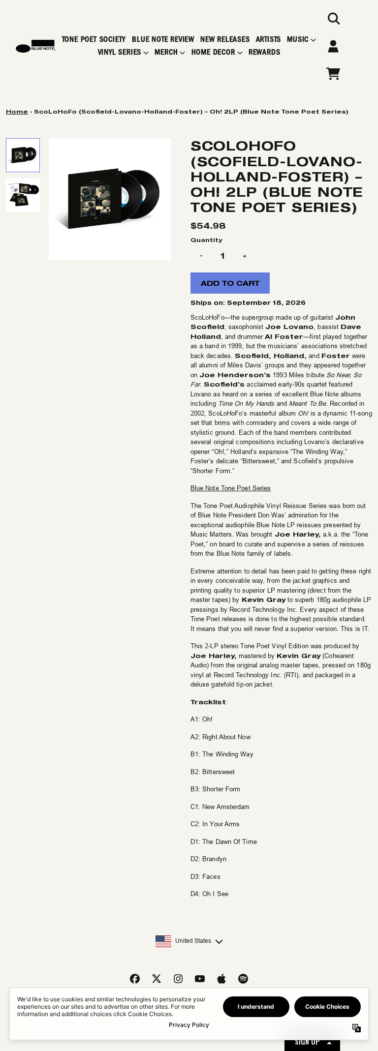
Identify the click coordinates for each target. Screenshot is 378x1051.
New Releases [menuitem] (225, 39)
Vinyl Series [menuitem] (120, 52)
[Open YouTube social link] (200, 979)
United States (193, 940)
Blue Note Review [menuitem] (163, 39)
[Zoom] (110, 199)
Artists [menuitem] (269, 39)
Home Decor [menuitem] (213, 52)
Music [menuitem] (298, 39)
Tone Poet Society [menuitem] (94, 39)
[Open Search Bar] (333, 19)
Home (17, 111)
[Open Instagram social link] (178, 979)
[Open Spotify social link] (243, 979)
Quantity (206, 240)
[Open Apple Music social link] (221, 979)
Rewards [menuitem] (265, 52)
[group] (23, 155)
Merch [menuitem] (166, 52)
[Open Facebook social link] (135, 979)
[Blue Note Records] (36, 46)
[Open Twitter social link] (156, 979)
